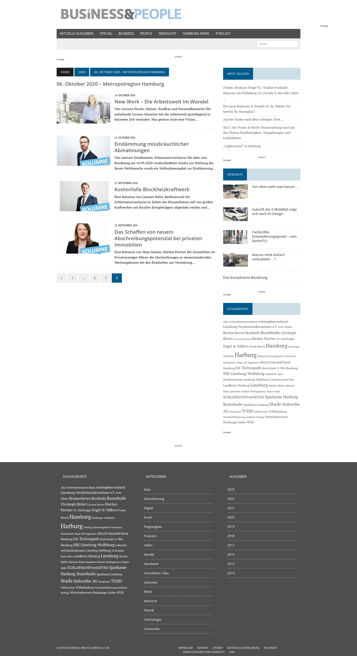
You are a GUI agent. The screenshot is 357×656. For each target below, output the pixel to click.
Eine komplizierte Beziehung (245, 277)
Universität (151, 629)
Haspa (240, 362)
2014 (231, 573)
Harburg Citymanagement (270, 356)
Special (106, 33)
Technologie (152, 619)
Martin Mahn (276, 385)
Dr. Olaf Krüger (286, 339)
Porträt (149, 610)
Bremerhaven (234, 333)
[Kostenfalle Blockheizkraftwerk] (83, 208)
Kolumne (150, 601)
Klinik (148, 592)
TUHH (247, 411)
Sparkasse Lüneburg (256, 405)
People (146, 33)
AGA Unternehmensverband (240, 322)
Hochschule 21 (271, 368)
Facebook (270, 648)
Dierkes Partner (263, 338)
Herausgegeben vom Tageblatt (204, 652)
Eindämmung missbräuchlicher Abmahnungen (151, 147)
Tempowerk (235, 411)
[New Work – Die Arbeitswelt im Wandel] (83, 120)
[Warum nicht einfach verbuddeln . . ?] (235, 264)
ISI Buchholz (275, 379)
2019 (231, 526)
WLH (250, 422)
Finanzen (150, 536)
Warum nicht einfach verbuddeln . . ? (268, 257)
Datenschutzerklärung (243, 648)
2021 (231, 508)
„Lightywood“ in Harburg (241, 146)
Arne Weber (285, 327)
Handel (149, 554)
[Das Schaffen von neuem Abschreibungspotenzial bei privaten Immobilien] (83, 251)
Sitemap (218, 648)
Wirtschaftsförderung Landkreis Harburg (243, 417)
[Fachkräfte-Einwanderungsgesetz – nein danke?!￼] (235, 241)
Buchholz (252, 333)
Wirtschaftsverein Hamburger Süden (93, 592)
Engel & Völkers (236, 346)
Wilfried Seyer (261, 411)
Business (126, 33)
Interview (150, 582)
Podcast (223, 33)
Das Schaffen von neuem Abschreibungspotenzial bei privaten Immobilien (158, 238)
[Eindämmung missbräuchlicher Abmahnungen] (83, 163)
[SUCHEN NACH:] (277, 43)
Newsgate (167, 33)
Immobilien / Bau (156, 573)
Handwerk (151, 564)
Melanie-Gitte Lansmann (82, 562)
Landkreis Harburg (236, 385)
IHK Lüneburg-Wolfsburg (243, 373)
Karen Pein (288, 379)
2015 (231, 564)
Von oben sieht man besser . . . (276, 186)
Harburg (246, 355)
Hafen (148, 545)
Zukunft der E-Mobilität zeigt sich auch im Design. (274, 211)
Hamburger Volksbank (103, 517)
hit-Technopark (248, 367)
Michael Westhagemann (253, 391)
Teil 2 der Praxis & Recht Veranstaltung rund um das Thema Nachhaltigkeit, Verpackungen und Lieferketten (259, 132)
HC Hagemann (251, 362)
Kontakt (202, 648)
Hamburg (276, 345)
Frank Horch (257, 346)
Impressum (185, 648)
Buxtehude (270, 332)
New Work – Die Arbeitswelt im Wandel (161, 101)
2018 (231, 536)
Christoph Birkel (73, 504)
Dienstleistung (154, 499)
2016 (231, 554)
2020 (82, 72)
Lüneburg (259, 385)
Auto (147, 489)
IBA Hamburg (289, 368)
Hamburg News (196, 33)
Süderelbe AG (85, 581)
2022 (231, 499)
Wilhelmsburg (278, 411)
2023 (231, 489)
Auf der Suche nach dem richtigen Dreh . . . (253, 119)
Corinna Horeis (241, 338)
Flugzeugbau (153, 526)
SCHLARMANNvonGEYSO (243, 397)
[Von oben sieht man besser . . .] (235, 195)
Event (148, 517)
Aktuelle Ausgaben (76, 33)
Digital (148, 508)
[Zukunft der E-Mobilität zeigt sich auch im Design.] (235, 218)
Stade (275, 404)
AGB (231, 652)
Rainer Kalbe (273, 391)
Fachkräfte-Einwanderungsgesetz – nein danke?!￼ (274, 236)
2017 (231, 545)
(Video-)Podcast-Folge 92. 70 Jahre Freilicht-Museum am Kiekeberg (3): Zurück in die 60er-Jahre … (261, 92)
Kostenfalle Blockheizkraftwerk (152, 189)
